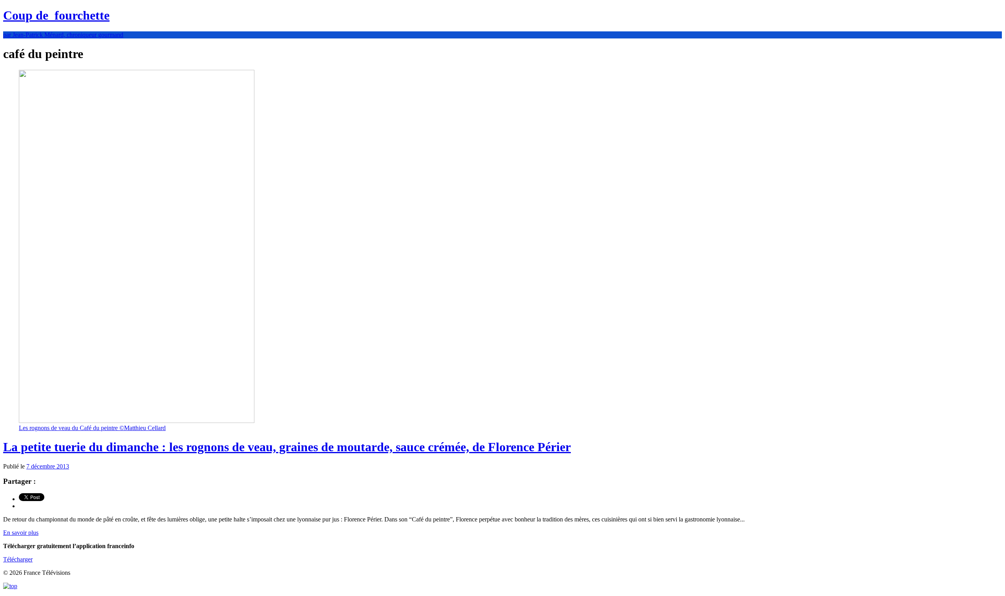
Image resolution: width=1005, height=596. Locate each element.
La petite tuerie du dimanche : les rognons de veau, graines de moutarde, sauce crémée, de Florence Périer (287, 447)
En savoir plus (20, 532)
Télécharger (18, 559)
